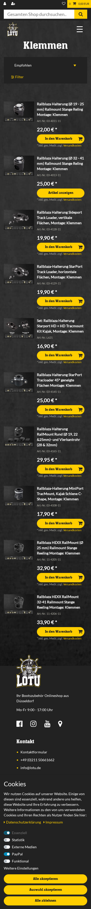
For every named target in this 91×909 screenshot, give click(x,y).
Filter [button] (19, 77)
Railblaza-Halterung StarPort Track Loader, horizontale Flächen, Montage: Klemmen (59, 271)
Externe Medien (24, 847)
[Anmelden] (5, 4)
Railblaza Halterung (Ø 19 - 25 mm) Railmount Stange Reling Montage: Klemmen (60, 109)
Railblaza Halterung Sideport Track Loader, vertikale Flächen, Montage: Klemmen (59, 217)
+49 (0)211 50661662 (37, 760)
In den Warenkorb (58, 139)
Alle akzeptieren (45, 879)
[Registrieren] (13, 4)
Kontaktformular (33, 752)
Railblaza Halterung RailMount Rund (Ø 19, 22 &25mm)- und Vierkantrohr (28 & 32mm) (58, 437)
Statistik (18, 840)
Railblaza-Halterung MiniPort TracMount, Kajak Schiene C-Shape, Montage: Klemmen (60, 493)
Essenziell (19, 833)
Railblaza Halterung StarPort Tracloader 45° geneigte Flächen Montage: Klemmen (59, 380)
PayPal (17, 854)
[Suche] (80, 14)
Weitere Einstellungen (21, 868)
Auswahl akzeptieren (45, 890)
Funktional (20, 861)
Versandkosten (72, 145)
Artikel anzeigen (60, 193)
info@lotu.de (30, 768)
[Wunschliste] (63, 4)
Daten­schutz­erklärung (24, 822)
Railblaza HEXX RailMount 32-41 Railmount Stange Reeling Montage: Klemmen (58, 601)
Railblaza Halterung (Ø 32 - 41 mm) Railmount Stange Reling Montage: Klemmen (60, 163)
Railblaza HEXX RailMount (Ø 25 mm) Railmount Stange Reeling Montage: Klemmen (60, 547)
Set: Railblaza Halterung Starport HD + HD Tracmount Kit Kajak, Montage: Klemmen (60, 325)
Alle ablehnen (45, 901)
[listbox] (19, 111)
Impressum (54, 822)
